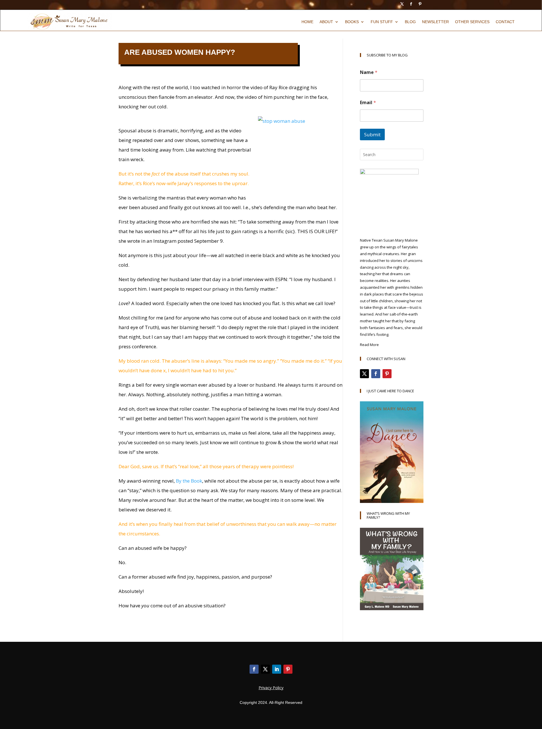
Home (307, 22)
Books (352, 22)
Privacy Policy (271, 687)
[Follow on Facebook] (411, 4)
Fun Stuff (382, 22)
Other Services (472, 22)
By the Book (189, 481)
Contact (505, 22)
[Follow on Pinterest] (420, 4)
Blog (410, 22)
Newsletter (435, 22)
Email (368, 102)
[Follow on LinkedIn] (276, 669)
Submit (372, 134)
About (326, 22)
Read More (369, 344)
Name (368, 72)
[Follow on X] (402, 4)
